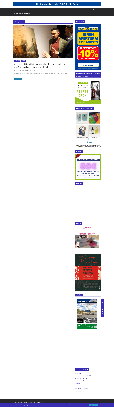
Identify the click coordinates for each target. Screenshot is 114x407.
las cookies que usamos (50, 405)
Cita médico (78, 391)
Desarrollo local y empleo (81, 388)
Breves (25, 10)
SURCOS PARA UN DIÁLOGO (89, 10)
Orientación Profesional (81, 378)
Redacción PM (31, 70)
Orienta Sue (78, 373)
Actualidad (17, 10)
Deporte (39, 10)
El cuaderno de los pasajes (22, 13)
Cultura (32, 10)
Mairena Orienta (79, 386)
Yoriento (77, 383)
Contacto (77, 10)
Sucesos (69, 10)
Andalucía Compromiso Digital (83, 375)
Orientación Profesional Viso (82, 381)
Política (54, 10)
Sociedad (61, 10)
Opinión (46, 10)
